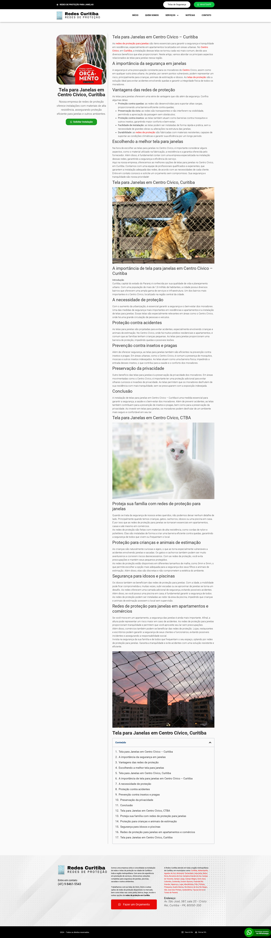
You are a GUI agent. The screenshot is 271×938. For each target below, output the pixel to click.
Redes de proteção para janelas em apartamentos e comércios (157, 832)
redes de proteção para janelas (132, 43)
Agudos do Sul (170, 873)
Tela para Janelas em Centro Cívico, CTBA (145, 810)
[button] (210, 742)
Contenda (176, 881)
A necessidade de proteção (135, 783)
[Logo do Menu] (78, 15)
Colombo (167, 881)
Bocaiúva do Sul (175, 876)
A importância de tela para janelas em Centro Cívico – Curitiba (156, 778)
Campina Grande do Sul (192, 876)
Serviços (170, 15)
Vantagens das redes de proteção (139, 762)
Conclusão (126, 805)
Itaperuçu (174, 884)
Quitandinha (187, 890)
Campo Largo (179, 879)
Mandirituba (189, 884)
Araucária (198, 873)
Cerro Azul (201, 879)
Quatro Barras (178, 887)
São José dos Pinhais (172, 890)
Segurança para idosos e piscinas (140, 826)
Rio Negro (203, 887)
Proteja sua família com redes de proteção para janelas (153, 816)
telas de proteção (196, 77)
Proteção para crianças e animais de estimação (148, 821)
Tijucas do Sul (198, 890)
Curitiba (128, 50)
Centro (186, 70)
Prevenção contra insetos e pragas (139, 794)
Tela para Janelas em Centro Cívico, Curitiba (145, 773)
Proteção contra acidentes (134, 789)
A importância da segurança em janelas (142, 757)
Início (135, 15)
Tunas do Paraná (171, 892)
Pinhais (202, 884)
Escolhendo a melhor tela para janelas (141, 767)
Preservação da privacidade (136, 800)
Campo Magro (190, 879)
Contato (206, 15)
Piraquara (168, 887)
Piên (196, 884)
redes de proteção (145, 132)
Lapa (181, 884)
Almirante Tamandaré (185, 873)
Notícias (190, 15)
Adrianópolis (203, 870)
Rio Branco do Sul (191, 887)
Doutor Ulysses (187, 881)
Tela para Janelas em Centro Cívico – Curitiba (146, 751)
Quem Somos (152, 15)
